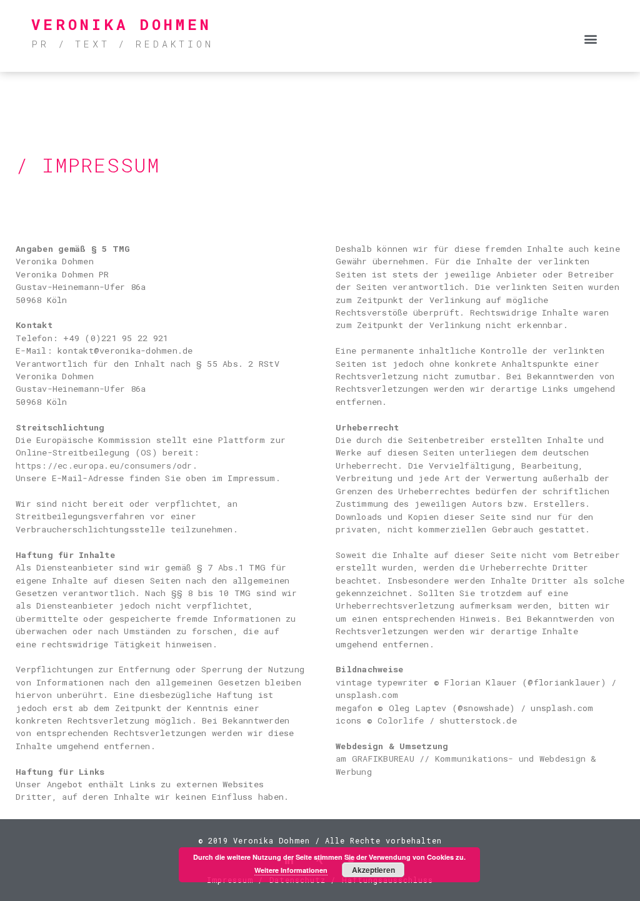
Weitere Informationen (291, 870)
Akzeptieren (373, 869)
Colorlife (401, 720)
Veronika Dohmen (121, 24)
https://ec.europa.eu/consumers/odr (104, 465)
